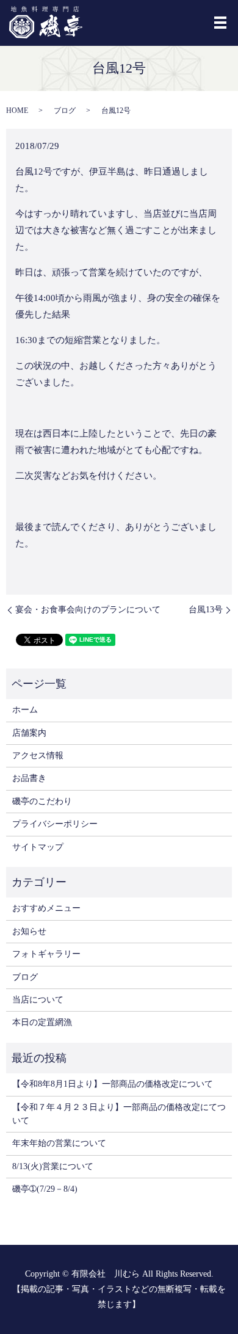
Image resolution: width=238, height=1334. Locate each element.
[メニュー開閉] (220, 22)
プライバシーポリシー (55, 823)
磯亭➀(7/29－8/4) (45, 1189)
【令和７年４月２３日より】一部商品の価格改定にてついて (119, 1114)
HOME (17, 110)
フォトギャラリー (46, 954)
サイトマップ (37, 847)
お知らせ (29, 931)
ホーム (25, 709)
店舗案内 (29, 733)
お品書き (29, 778)
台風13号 (206, 609)
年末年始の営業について (59, 1143)
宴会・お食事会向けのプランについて (87, 609)
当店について (37, 999)
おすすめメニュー (46, 908)
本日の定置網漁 (42, 1022)
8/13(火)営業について (52, 1166)
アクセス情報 (37, 755)
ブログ (65, 110)
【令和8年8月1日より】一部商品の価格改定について (112, 1084)
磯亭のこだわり (42, 801)
